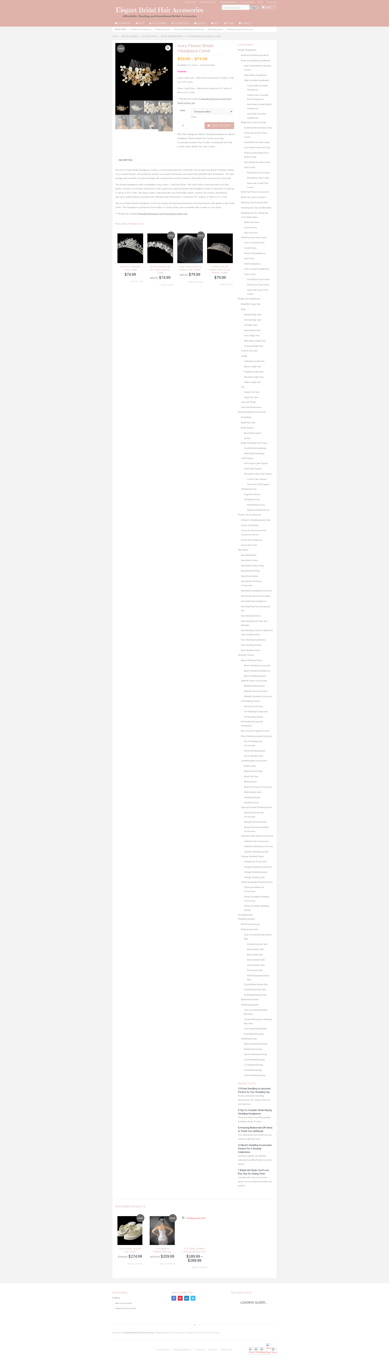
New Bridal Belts (248, 555)
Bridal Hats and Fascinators (253, 197)
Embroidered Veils (252, 330)
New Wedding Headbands (253, 640)
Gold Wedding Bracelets (255, 1028)
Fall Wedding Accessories (256, 711)
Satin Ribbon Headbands (255, 75)
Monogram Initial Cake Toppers (258, 474)
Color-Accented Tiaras (254, 242)
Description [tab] (125, 160)
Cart (269, 7)
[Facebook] (173, 1298)
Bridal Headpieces (247, 49)
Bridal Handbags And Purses (254, 443)
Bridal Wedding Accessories (252, 412)
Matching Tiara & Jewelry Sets (254, 202)
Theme (230, 23)
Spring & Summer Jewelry (255, 822)
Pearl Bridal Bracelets (254, 1034)
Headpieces (124, 23)
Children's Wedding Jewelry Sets (256, 520)
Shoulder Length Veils (254, 377)
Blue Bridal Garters (252, 433)
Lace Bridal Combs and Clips (257, 147)
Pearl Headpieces (252, 263)
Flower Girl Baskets (250, 525)
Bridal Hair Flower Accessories (255, 192)
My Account (190, 2)
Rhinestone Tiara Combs (258, 178)
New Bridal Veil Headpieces (254, 601)
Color (182, 110)
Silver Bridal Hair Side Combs (200, 146)
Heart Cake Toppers (253, 468)
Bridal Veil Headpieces (141, 29)
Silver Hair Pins (251, 232)
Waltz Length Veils (252, 382)
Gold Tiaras (249, 258)
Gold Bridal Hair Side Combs (257, 142)
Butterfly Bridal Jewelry (254, 686)
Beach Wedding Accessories (257, 665)
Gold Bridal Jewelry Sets (255, 989)
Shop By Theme (246, 655)
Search (254, 8)
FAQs (260, 2)
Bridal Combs (250, 766)
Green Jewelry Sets (256, 965)
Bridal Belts (246, 417)
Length (244, 356)
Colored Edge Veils (252, 320)
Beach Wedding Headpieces (213, 134)
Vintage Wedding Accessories (258, 867)
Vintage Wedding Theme (252, 856)
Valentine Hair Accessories (256, 841)
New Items (243, 549)
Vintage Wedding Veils (254, 877)
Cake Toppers (247, 458)
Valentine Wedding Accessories (258, 846)
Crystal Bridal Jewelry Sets (256, 984)
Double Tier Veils (251, 392)
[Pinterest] (180, 1298)
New (216, 23)
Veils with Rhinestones (251, 407)
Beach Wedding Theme (251, 660)
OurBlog (246, 23)
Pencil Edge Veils (252, 335)
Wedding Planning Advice (125, 1308)
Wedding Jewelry (215, 29)
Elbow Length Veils (252, 366)
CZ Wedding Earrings (253, 1065)
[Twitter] (193, 1298)
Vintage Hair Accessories (255, 861)
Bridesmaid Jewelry (250, 999)
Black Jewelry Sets (255, 949)
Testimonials (226, 1350)
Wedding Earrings (252, 797)
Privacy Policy (247, 2)
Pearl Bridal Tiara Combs (258, 172)
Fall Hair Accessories (253, 706)
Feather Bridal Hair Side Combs (258, 127)
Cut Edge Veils (250, 325)
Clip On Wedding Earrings (255, 1054)
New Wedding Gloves (251, 616)
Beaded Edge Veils (253, 314)
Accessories (158, 23)
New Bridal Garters (249, 576)
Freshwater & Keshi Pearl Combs (193, 142)
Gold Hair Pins (250, 227)
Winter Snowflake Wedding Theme (257, 882)
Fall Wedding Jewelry (253, 717)
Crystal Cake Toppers (257, 479)
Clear (193, 116)
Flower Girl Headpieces (254, 253)
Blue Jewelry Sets (255, 954)
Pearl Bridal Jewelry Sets (255, 995)
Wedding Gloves (163, 29)
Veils (141, 23)
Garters (247, 438)
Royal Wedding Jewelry (254, 750)
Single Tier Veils (251, 397)
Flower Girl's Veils (249, 545)
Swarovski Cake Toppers (258, 484)
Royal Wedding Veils (253, 756)
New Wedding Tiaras (250, 650)
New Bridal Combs (249, 560)
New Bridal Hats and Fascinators (256, 596)
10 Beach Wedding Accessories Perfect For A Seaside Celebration (255, 1149)
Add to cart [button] (137, 281)
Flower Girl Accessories (249, 514)
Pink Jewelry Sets (255, 970)
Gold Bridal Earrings (253, 1070)
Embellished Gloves (256, 505)
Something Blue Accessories (254, 760)
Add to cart (221, 125)
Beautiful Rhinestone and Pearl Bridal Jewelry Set (163, 213)
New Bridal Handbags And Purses (256, 590)
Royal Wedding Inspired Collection (256, 736)
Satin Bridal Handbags (254, 453)
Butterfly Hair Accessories (256, 691)
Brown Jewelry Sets (256, 959)
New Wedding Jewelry (251, 645)
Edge (243, 309)
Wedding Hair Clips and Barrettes (256, 207)
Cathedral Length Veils (254, 361)
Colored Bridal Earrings (254, 1059)
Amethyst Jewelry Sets (257, 944)
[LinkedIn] (186, 1298)
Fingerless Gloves (252, 494)
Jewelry (201, 23)
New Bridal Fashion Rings (252, 565)
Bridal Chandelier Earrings (255, 1044)
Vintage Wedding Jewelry (255, 872)
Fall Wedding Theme (250, 701)
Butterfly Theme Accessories (254, 680)
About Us (213, 1350)
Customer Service (208, 2)
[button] (168, 48)
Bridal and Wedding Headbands (189, 29)
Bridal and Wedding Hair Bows (255, 55)
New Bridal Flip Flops (250, 571)
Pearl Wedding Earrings (254, 1075)
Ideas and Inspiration (124, 1303)
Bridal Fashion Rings (253, 771)
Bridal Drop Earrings (253, 1049)
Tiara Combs (250, 167)
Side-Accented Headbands (256, 80)
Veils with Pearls (248, 402)
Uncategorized (245, 914)
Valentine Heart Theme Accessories (257, 836)
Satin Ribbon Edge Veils (255, 341)
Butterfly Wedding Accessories (258, 696)
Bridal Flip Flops (248, 422)
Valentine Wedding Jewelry (256, 851)
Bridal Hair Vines (251, 222)
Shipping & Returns (229, 2)
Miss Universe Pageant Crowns (255, 731)
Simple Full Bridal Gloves (258, 510)
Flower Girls (181, 23)
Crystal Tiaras (250, 248)
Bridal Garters (247, 428)
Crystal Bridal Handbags (255, 448)
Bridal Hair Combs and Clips (209, 138)
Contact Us (272, 2)
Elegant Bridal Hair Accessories (139, 1332)
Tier (242, 387)
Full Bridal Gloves (252, 499)
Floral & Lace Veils (249, 350)
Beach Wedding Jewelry (255, 676)
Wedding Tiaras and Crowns (240, 29)
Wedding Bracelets (250, 1004)
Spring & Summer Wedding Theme (256, 807)
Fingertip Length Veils (253, 371)
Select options (195, 282)
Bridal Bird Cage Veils (251, 304)
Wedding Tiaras (251, 802)
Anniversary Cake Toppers (256, 463)
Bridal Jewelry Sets (252, 792)
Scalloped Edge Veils (253, 346)
